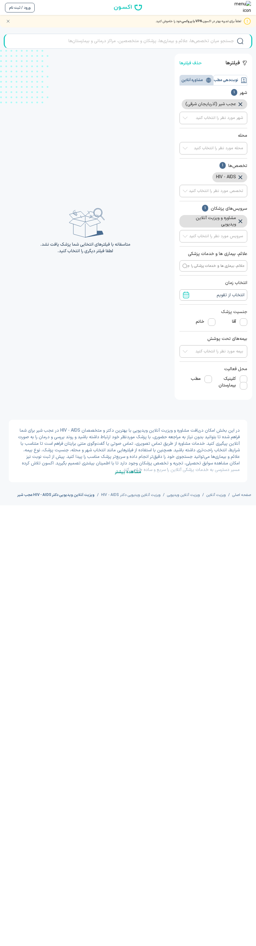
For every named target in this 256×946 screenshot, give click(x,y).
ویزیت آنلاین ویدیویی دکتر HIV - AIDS (130, 495)
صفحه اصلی (241, 495)
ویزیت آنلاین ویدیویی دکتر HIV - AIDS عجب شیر (56, 495)
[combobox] (213, 118)
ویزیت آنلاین (216, 495)
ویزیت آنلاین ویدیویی (183, 495)
